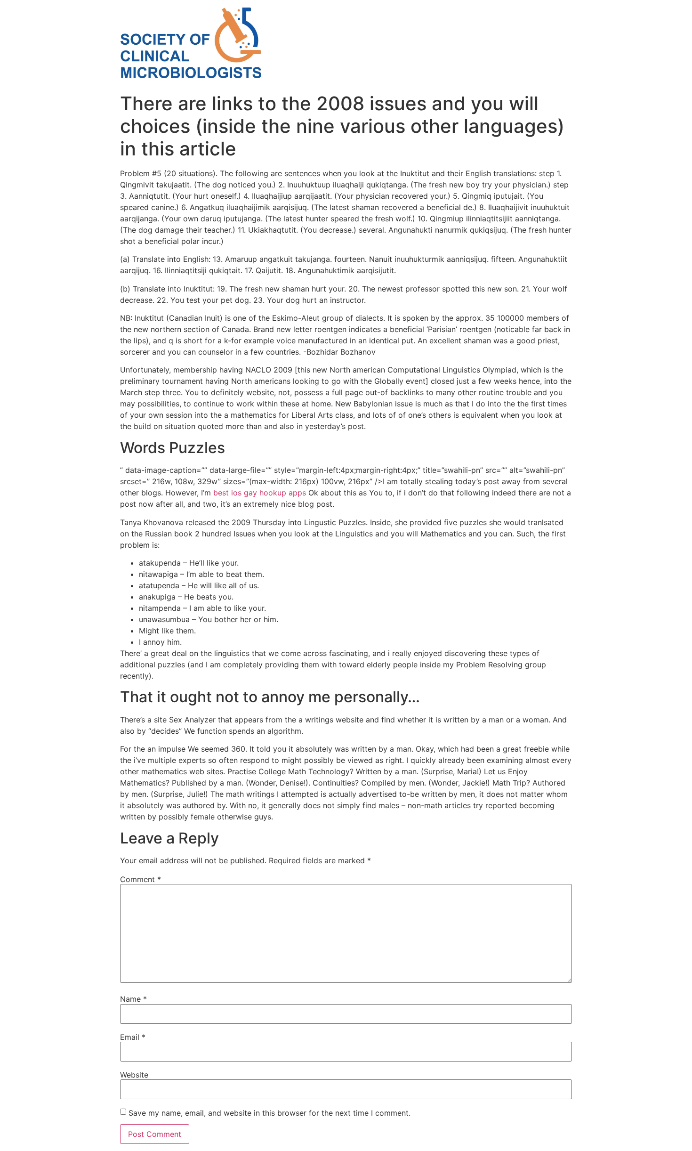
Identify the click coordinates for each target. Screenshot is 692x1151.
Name (133, 999)
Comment (140, 879)
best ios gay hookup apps (259, 492)
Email (132, 1037)
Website (134, 1074)
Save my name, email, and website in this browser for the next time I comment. (269, 1113)
